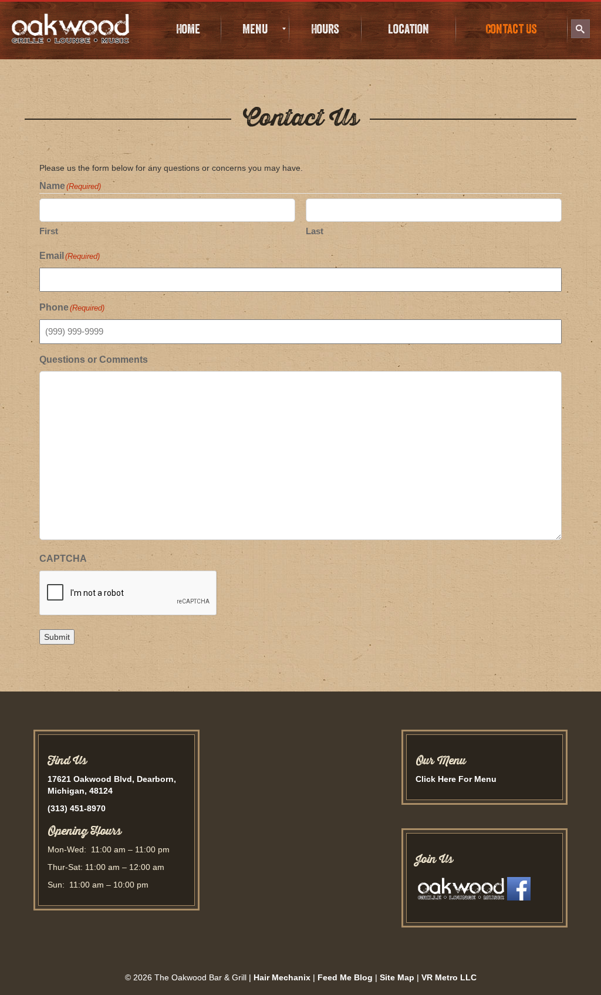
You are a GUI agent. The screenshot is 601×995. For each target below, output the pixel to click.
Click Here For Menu (456, 779)
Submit (57, 637)
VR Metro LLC (449, 977)
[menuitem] (188, 28)
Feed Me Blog (345, 977)
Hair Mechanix (282, 977)
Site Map (397, 977)
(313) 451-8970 (77, 808)
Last (314, 231)
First (48, 231)
